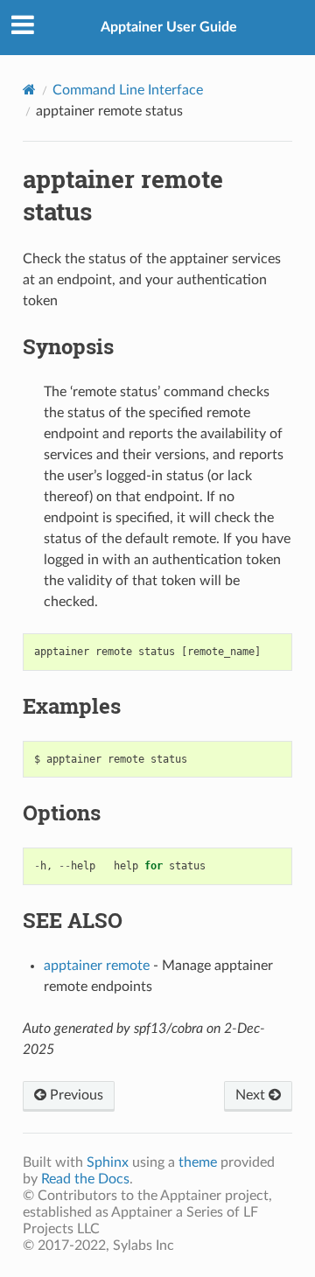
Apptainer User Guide (169, 27)
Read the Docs (85, 1179)
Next (252, 1095)
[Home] (29, 89)
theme (197, 1162)
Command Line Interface (127, 90)
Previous (74, 1095)
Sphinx (108, 1162)
